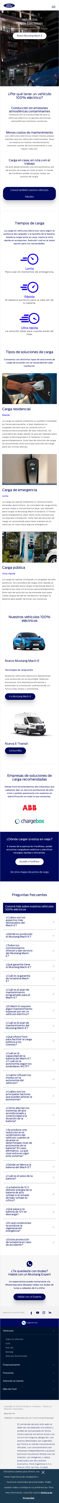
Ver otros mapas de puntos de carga (29, 872)
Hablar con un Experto (29, 1297)
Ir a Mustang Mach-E (20, 696)
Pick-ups (9, 1348)
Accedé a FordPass (29, 861)
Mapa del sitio (9, 1413)
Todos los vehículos (14, 1339)
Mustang (9, 1352)
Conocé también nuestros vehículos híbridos (30, 193)
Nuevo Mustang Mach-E (29, 36)
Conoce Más (15, 750)
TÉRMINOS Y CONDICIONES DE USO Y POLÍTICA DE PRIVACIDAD (29, 1418)
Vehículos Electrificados (16, 1356)
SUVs (8, 1344)
